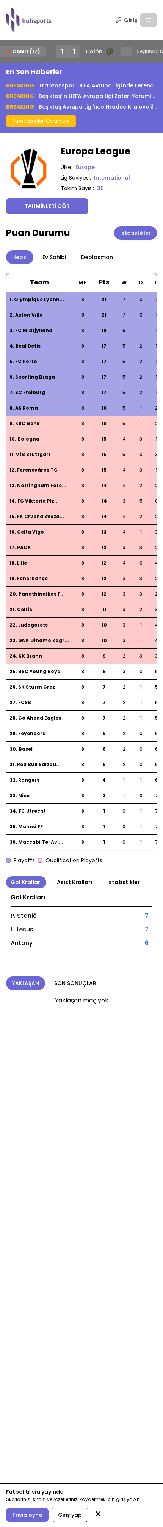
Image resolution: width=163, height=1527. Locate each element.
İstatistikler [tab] (123, 882)
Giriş (130, 20)
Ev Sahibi (54, 257)
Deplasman (97, 257)
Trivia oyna (27, 1515)
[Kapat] (98, 1514)
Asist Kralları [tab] (74, 882)
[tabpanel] (81, 920)
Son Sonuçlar (75, 983)
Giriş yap (70, 1515)
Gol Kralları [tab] (26, 882)
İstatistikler (135, 233)
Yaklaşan (25, 983)
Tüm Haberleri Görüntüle (41, 121)
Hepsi (19, 257)
